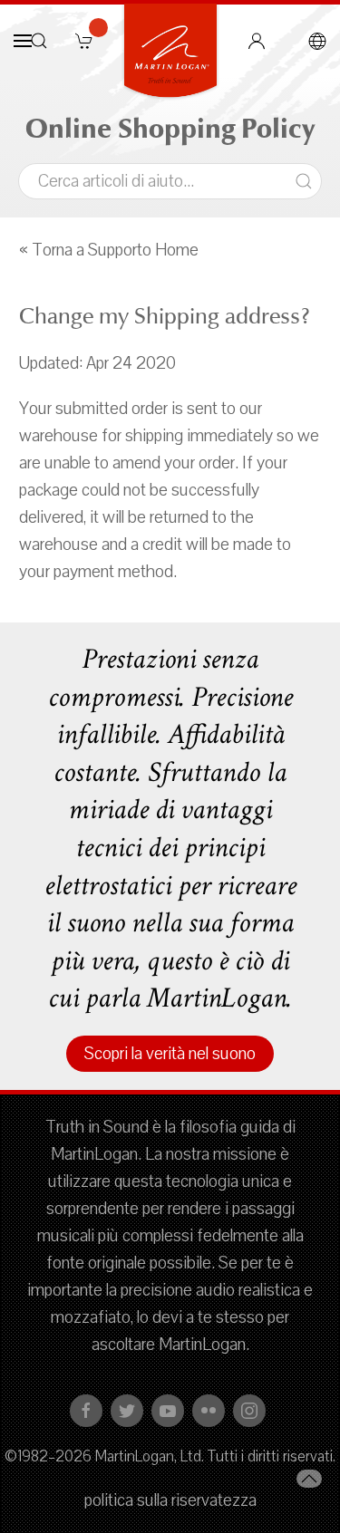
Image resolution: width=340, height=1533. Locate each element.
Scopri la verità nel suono (170, 1053)
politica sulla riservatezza (170, 1500)
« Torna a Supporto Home (109, 250)
